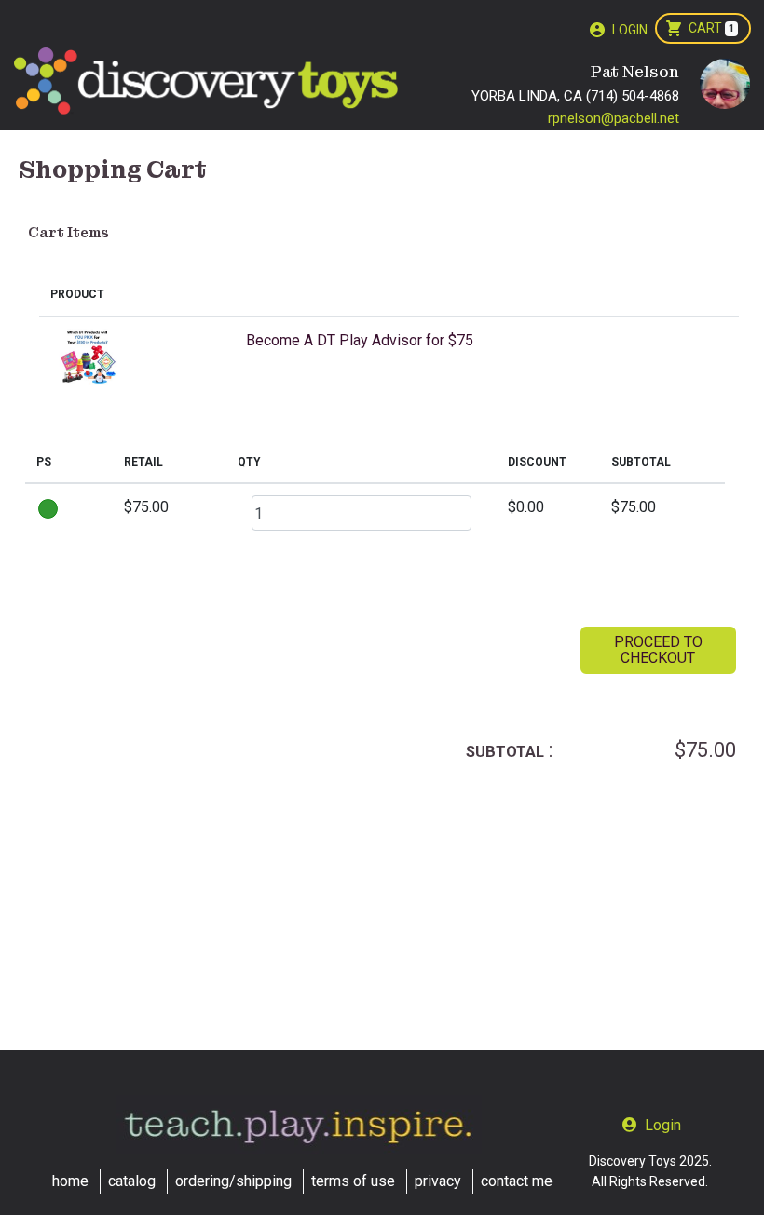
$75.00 (146, 507)
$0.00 (526, 507)
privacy (438, 1181)
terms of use (353, 1181)
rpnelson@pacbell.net (613, 118)
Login (630, 29)
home (70, 1181)
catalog (132, 1181)
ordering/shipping (233, 1181)
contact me (517, 1181)
